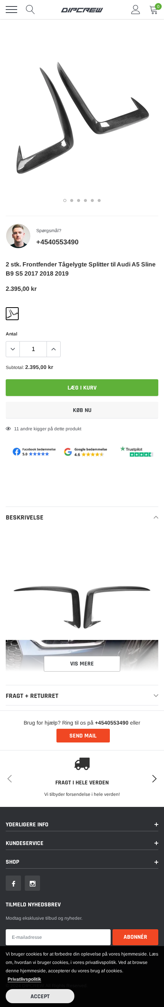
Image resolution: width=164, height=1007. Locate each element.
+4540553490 (57, 242)
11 (16, 428)
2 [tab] (71, 200)
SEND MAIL (82, 736)
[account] (135, 9)
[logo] (82, 9)
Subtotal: (15, 367)
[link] (13, 883)
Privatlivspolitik (24, 979)
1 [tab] (64, 200)
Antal (11, 334)
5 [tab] (92, 200)
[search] (30, 9)
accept (40, 997)
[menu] (11, 9)
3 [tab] (78, 200)
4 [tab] (85, 200)
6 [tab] (99, 200)
